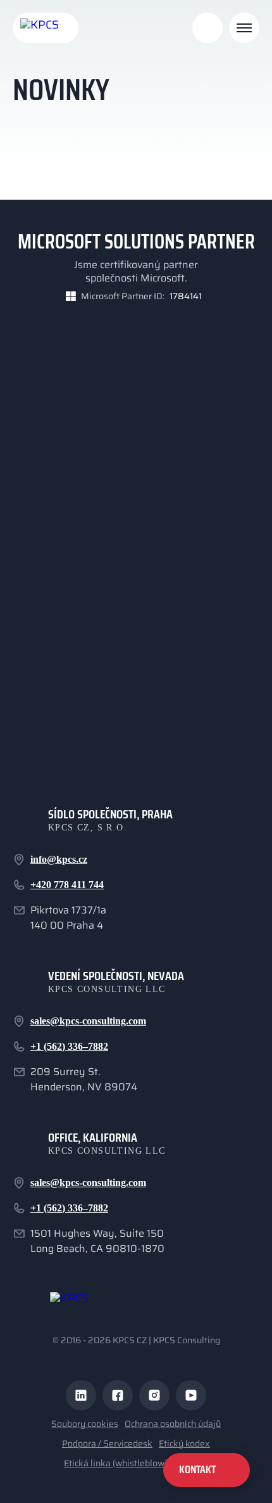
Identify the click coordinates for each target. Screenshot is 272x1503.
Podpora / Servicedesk (107, 1443)
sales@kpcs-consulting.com (88, 1021)
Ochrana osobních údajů (173, 1424)
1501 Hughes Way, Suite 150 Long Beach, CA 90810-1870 (97, 1241)
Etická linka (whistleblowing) (122, 1463)
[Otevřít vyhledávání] (207, 28)
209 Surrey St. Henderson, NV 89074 (83, 1079)
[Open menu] (244, 28)
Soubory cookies (84, 1424)
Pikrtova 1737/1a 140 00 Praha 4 (68, 918)
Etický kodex (184, 1443)
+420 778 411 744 (67, 884)
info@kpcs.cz (58, 859)
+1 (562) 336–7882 (69, 1046)
